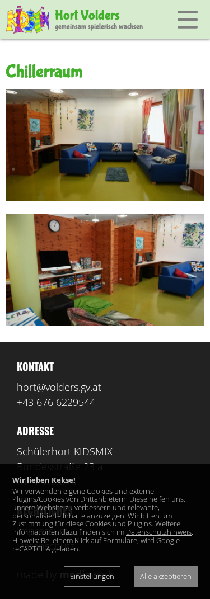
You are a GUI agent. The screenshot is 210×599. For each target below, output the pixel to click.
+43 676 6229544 (56, 402)
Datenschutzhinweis (159, 532)
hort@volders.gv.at (59, 387)
